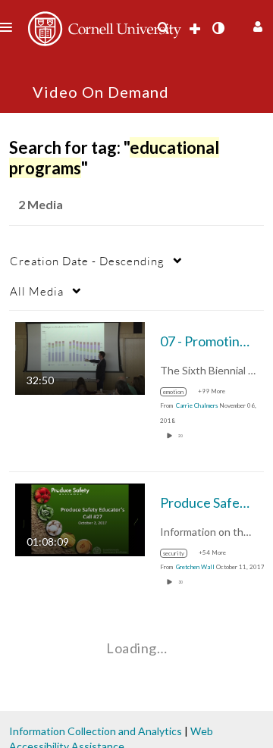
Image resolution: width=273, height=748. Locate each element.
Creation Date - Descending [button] (87, 261)
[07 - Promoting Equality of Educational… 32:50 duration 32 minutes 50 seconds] (80, 357)
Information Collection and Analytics (95, 731)
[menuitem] (163, 28)
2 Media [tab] (40, 204)
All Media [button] (37, 291)
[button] (256, 25)
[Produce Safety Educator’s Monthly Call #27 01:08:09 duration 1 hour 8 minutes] (80, 518)
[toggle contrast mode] (218, 28)
